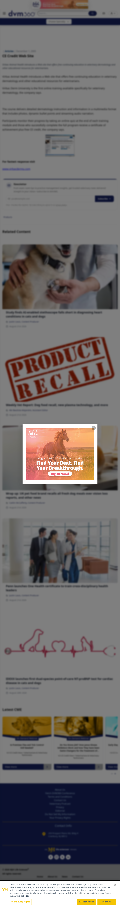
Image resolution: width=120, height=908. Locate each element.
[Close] (115, 885)
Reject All (106, 901)
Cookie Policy (22, 896)
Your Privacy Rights (20, 901)
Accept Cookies (86, 901)
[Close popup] (94, 428)
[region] (60, 894)
